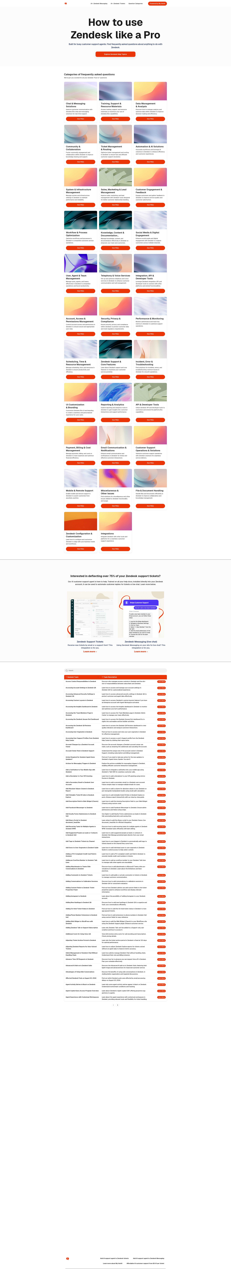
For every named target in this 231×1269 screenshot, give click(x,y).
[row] (82, 677)
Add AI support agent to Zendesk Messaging (148, 1258)
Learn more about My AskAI (112, 1263)
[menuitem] (99, 3)
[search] (118, 670)
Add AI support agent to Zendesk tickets (114, 1258)
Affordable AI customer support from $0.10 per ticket (145, 1263)
